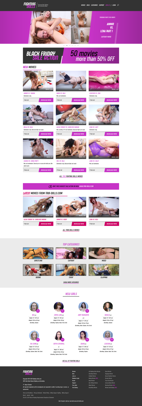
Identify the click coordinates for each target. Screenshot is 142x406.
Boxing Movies (93, 378)
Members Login (75, 378)
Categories (94, 5)
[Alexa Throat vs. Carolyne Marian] (71, 114)
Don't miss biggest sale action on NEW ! (73, 186)
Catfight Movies (92, 376)
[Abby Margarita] (83, 307)
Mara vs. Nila (60, 93)
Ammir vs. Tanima (29, 93)
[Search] (118, 5)
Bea (34, 315)
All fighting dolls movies (71, 176)
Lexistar (108, 344)
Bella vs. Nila (28, 127)
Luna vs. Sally (94, 161)
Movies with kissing (111, 387)
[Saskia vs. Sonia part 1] (38, 148)
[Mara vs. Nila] (71, 80)
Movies (83, 5)
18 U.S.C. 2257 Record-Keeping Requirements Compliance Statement (38, 397)
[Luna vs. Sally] (104, 148)
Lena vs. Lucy (93, 127)
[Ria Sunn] (34, 335)
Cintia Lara (58, 315)
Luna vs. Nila (93, 219)
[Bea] (34, 307)
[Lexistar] (108, 335)
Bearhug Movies (110, 385)
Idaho (83, 344)
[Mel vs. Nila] (71, 148)
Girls (88, 5)
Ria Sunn (34, 344)
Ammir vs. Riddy (61, 219)
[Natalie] (108, 307)
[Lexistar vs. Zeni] (104, 80)
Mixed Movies (92, 385)
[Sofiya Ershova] (59, 335)
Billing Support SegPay (55, 393)
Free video (74, 385)
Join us (107, 5)
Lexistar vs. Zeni (94, 93)
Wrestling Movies (93, 373)
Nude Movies (92, 380)
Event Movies (108, 371)
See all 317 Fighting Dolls (71, 361)
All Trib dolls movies (71, 230)
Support (101, 5)
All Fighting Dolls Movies (94, 371)
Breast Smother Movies (110, 376)
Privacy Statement (38, 393)
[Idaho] (83, 335)
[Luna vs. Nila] (104, 207)
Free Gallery (75, 387)
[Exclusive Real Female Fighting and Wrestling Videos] (36, 5)
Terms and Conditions (28, 393)
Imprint (28, 395)
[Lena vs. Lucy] (104, 114)
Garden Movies (108, 378)
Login (114, 5)
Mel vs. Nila (60, 161)
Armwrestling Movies (110, 383)
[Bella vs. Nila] (38, 114)
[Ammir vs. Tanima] (38, 80)
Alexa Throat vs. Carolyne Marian (67, 127)
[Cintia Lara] (59, 307)
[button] (64, 45)
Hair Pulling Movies (93, 383)
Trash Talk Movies (109, 380)
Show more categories (71, 282)
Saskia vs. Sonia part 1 (31, 161)
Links (32, 395)
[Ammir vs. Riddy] (71, 207)
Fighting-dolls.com (37, 379)
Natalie (108, 315)
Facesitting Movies (93, 387)
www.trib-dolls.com (78, 401)
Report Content (28, 384)
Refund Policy (46, 393)
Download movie (46, 100)
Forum (73, 380)
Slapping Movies (109, 373)
